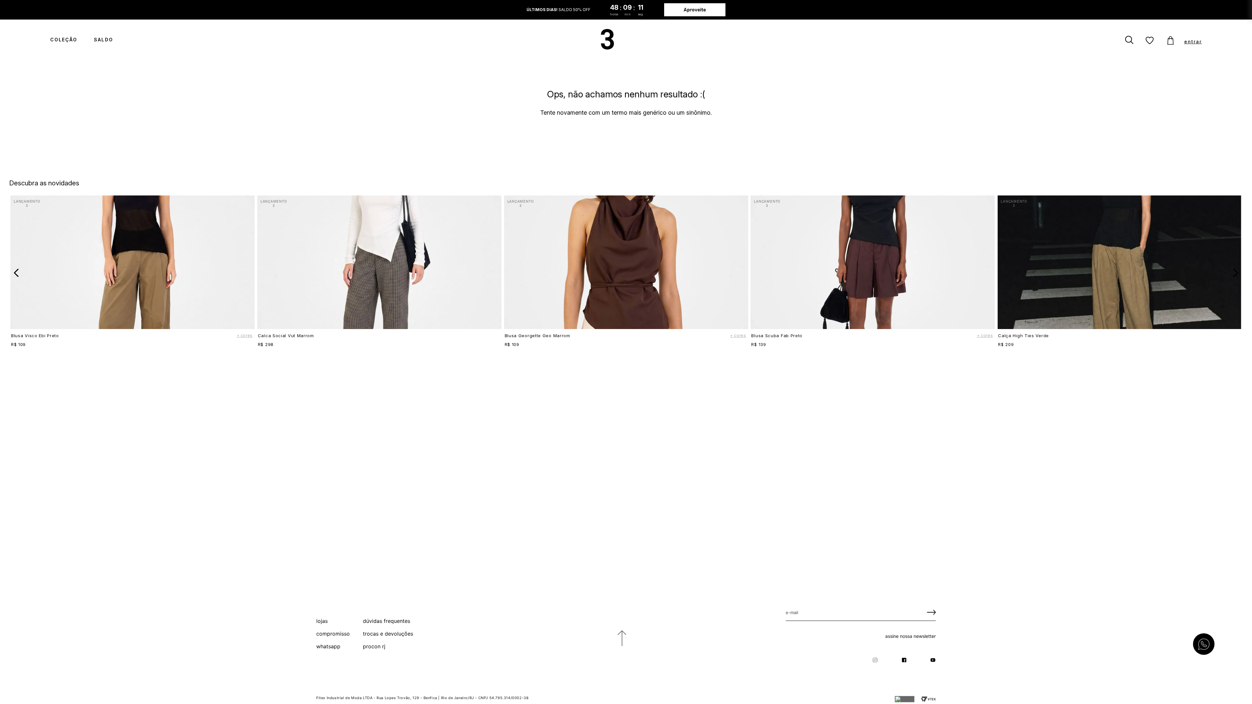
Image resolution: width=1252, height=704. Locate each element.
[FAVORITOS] (1150, 41)
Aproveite (695, 10)
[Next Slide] (1236, 272)
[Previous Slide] (16, 272)
